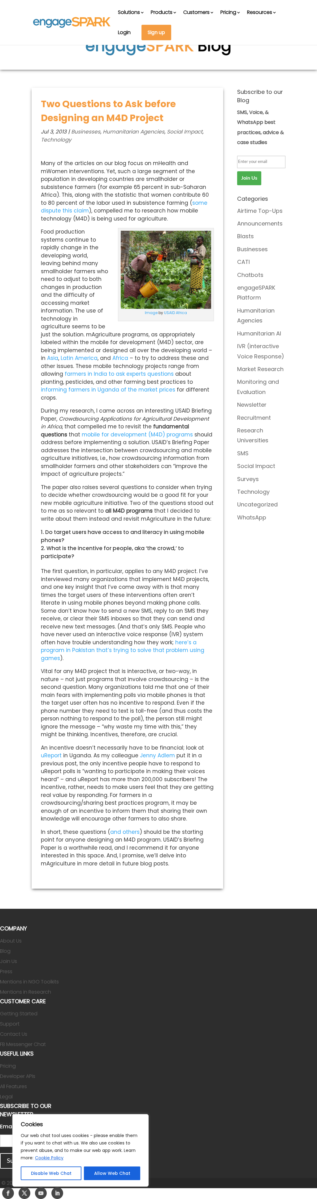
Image (151, 312)
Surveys (248, 479)
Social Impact (184, 131)
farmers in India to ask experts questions (119, 374)
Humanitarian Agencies (133, 131)
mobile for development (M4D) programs (138, 434)
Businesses (85, 131)
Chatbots (250, 275)
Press (6, 971)
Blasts (245, 236)
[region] (80, 1150)
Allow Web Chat (112, 1173)
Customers (196, 12)
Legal (6, 1096)
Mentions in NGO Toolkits (29, 981)
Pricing (228, 12)
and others (125, 832)
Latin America (79, 358)
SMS (243, 453)
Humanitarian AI (259, 333)
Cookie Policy (49, 1158)
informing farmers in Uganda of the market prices (108, 389)
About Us (11, 940)
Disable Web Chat (51, 1173)
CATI (243, 262)
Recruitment (254, 418)
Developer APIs (17, 1076)
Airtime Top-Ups (260, 211)
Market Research (260, 369)
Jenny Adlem (157, 755)
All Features (13, 1086)
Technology (56, 139)
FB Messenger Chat (23, 1044)
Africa (120, 358)
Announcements (260, 223)
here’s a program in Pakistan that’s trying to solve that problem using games (122, 650)
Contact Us (13, 1034)
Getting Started (18, 1013)
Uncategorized (257, 504)
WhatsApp (251, 517)
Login (124, 32)
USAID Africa (175, 312)
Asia (52, 358)
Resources (259, 12)
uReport (51, 755)
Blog (5, 951)
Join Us (8, 961)
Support (10, 1023)
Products (161, 12)
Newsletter (252, 405)
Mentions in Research (25, 992)
